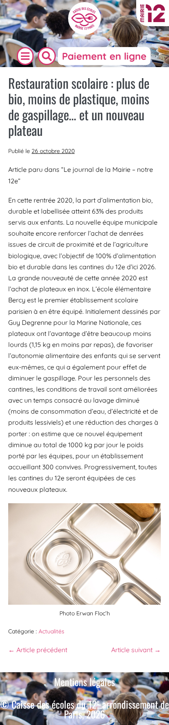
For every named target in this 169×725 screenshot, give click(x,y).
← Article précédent (37, 650)
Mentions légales (84, 681)
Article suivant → (136, 650)
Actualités (51, 631)
